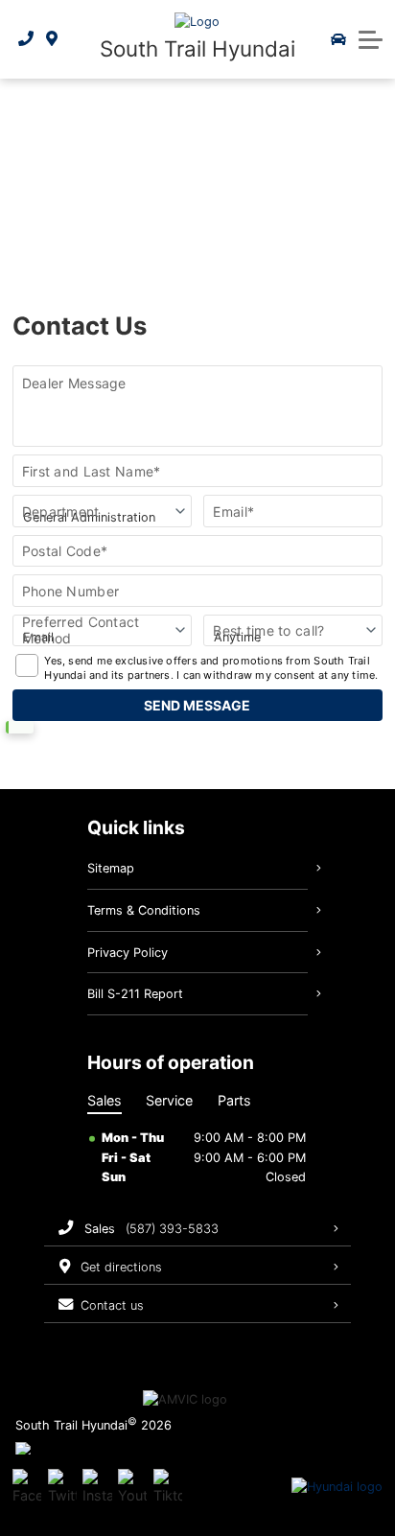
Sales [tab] (104, 1100)
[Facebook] (26, 1487)
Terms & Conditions (143, 910)
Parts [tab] (234, 1100)
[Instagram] (96, 1487)
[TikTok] (167, 1487)
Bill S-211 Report (135, 994)
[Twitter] (62, 1487)
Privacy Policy (127, 952)
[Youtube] (132, 1487)
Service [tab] (169, 1100)
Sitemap (110, 868)
